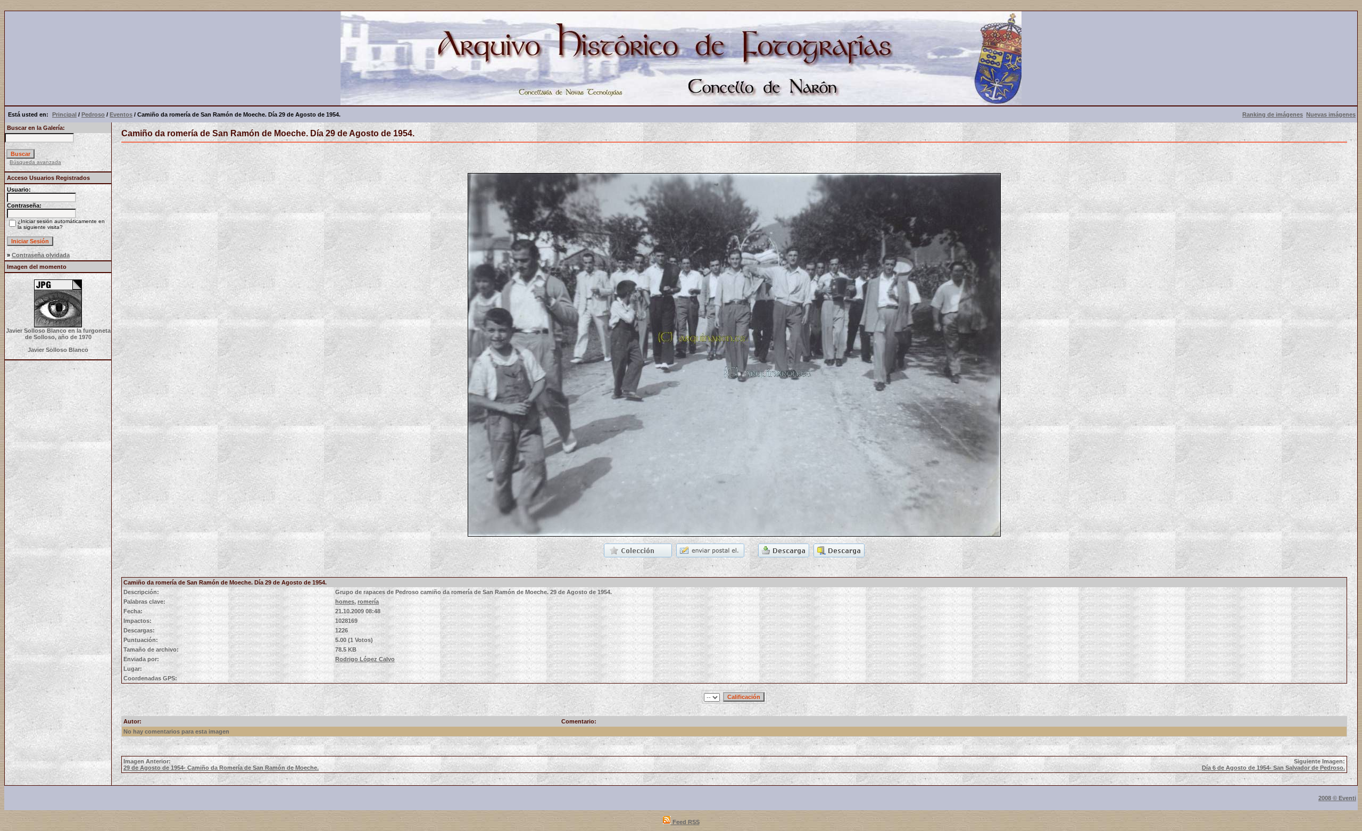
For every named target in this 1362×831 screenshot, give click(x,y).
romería (368, 601)
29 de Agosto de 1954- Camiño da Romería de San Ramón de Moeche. (221, 767)
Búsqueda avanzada (35, 162)
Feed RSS (685, 822)
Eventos (121, 114)
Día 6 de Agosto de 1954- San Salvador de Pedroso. (1273, 767)
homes (344, 601)
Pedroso (93, 114)
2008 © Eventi (1337, 798)
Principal (64, 114)
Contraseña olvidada (41, 255)
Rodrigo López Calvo (365, 659)
